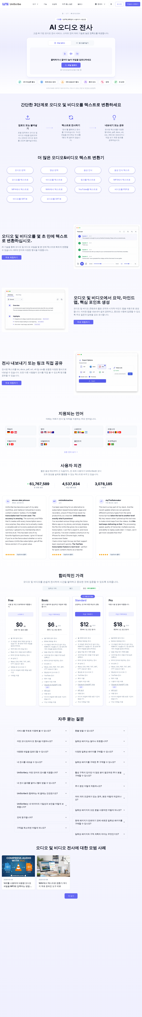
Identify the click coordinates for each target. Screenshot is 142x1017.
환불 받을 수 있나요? (84, 731)
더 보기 (71, 896)
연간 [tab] (89, 588)
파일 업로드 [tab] (61, 43)
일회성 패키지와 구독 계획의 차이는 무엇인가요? (97, 834)
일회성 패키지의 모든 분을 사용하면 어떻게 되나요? (98, 810)
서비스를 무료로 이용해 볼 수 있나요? (34, 731)
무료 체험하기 (11, 257)
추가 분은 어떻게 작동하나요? (88, 786)
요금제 (54, 4)
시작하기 (21, 614)
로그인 (119, 4)
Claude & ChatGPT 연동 (52, 685)
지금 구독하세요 (54, 614)
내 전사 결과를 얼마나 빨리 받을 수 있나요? (36, 783)
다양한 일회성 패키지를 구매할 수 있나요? (94, 751)
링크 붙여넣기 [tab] (84, 43)
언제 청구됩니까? (25, 817)
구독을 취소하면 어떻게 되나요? (31, 828)
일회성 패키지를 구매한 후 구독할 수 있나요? (95, 762)
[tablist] (71, 43)
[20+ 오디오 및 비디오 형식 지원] (81, 70)
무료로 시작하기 (132, 4)
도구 (34, 4)
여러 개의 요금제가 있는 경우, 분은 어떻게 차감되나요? (98, 798)
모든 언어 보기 (70, 452)
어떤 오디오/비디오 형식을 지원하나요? (34, 741)
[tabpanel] (71, 60)
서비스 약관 (78, 88)
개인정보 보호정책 (89, 88)
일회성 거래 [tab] (52, 588)
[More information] (17, 658)
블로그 (80, 4)
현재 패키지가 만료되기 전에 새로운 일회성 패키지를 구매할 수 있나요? (98, 822)
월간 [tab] (71, 588)
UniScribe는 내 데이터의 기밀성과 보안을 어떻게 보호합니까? (40, 805)
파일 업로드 (72, 65)
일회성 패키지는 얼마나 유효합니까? (91, 741)
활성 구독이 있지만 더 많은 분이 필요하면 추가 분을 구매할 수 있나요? (98, 774)
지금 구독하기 (88, 614)
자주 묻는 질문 (67, 4)
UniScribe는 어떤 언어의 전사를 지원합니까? (37, 772)
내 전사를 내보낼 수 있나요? (29, 762)
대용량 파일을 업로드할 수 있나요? (32, 751)
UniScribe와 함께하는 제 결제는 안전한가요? (37, 793)
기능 (45, 4)
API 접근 (47, 690)
